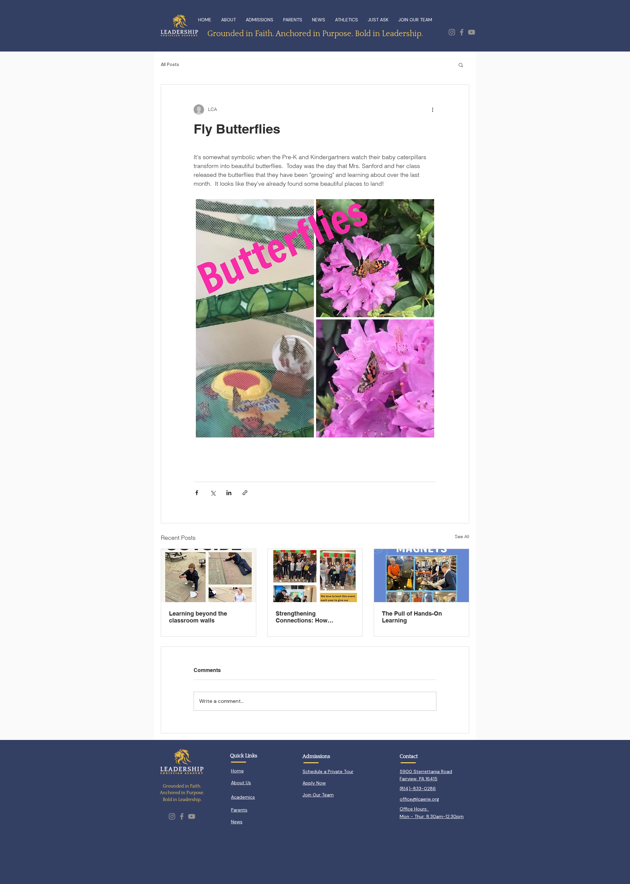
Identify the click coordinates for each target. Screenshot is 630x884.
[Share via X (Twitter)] (213, 493)
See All (462, 536)
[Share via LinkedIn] (229, 493)
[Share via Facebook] (197, 493)
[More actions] (432, 110)
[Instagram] (452, 32)
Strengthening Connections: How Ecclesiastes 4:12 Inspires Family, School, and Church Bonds (314, 617)
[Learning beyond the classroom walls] (208, 575)
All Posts (170, 64)
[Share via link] (245, 493)
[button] (461, 64)
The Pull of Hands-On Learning (412, 617)
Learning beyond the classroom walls (198, 617)
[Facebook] (461, 32)
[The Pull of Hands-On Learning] (421, 575)
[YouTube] (471, 32)
